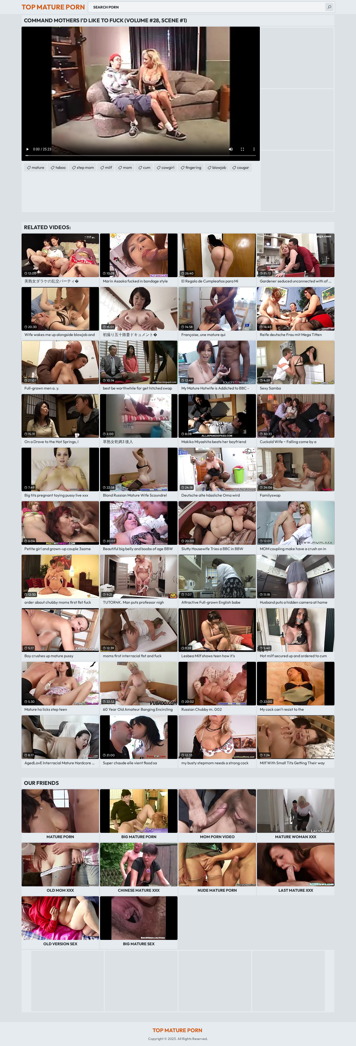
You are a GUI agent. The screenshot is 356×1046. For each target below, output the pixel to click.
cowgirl (168, 167)
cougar (243, 167)
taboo (60, 167)
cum (146, 167)
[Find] (329, 7)
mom (127, 167)
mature (38, 167)
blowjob (219, 167)
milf (108, 167)
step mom (85, 167)
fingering (193, 167)
